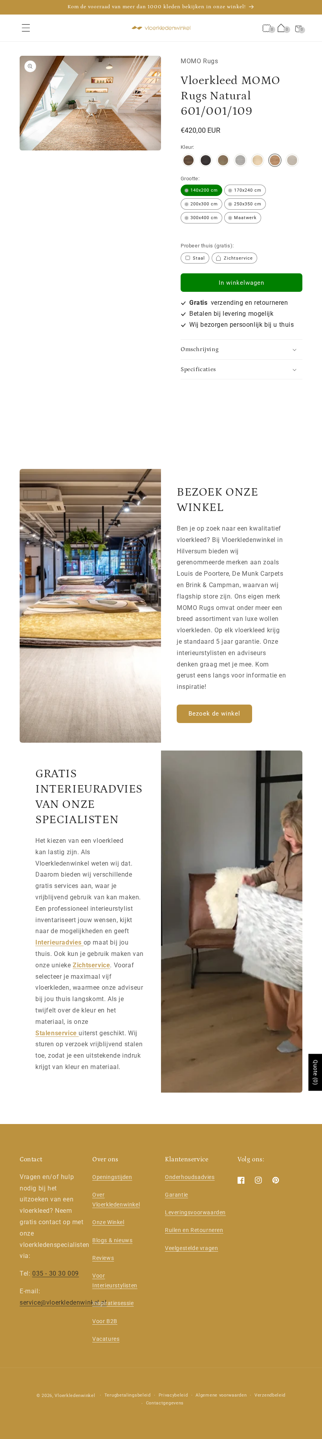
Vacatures (105, 1339)
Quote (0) (315, 1072)
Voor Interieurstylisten (114, 1280)
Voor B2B (104, 1321)
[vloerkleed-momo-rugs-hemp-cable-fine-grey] (240, 161)
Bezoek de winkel (214, 714)
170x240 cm (248, 190)
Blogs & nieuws (112, 1240)
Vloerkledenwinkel (75, 1395)
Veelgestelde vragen (191, 1248)
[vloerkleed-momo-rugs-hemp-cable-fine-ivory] (257, 161)
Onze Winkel (108, 1222)
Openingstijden (112, 1177)
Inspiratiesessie (113, 1303)
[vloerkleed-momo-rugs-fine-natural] (275, 161)
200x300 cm (204, 204)
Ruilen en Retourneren (194, 1230)
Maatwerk (245, 217)
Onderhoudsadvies (190, 1177)
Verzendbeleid (269, 1395)
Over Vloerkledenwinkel (116, 1200)
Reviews (103, 1258)
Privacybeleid (173, 1395)
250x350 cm (248, 204)
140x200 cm (204, 190)
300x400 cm (204, 217)
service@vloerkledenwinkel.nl (63, 1302)
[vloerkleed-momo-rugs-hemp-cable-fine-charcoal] (206, 161)
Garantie (176, 1195)
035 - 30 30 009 (55, 1273)
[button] (26, 28)
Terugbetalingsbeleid (127, 1395)
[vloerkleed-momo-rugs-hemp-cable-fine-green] (223, 161)
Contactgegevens (165, 1403)
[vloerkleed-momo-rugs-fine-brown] (188, 161)
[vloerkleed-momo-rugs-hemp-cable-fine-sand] (292, 161)
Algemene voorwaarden (221, 1395)
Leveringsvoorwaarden (195, 1212)
